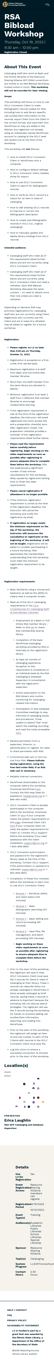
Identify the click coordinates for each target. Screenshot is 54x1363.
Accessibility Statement (23, 1325)
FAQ (9, 1315)
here (23, 815)
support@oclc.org (34, 843)
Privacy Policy (17, 1320)
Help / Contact (17, 1310)
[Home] (14, 4)
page (17, 822)
